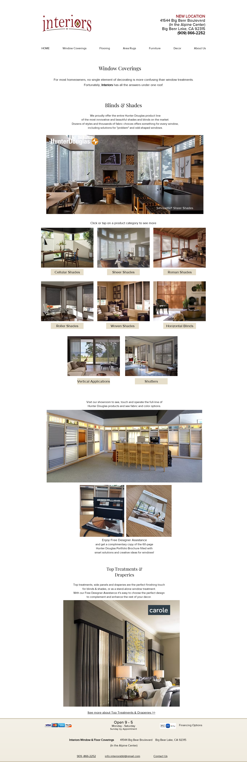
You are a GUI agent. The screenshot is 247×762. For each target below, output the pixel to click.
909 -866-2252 (86, 756)
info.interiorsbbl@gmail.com (122, 756)
